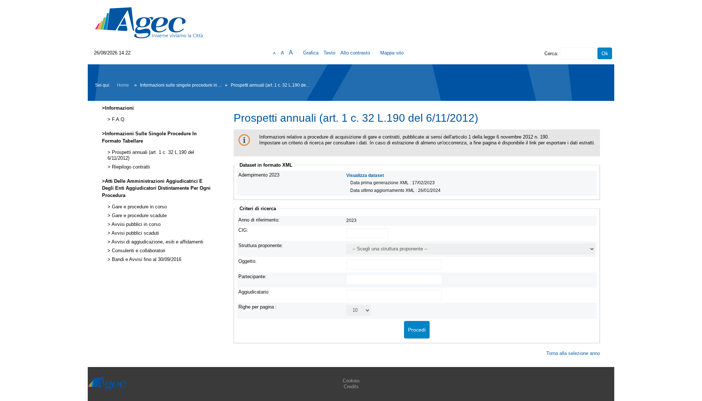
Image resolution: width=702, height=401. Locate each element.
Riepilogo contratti (130, 167)
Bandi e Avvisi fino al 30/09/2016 (145, 259)
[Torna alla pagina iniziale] (149, 22)
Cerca (550, 53)
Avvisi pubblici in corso (135, 224)
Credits (351, 386)
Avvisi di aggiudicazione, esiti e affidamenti (156, 242)
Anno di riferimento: (259, 220)
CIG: (243, 230)
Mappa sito (392, 53)
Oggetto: (247, 261)
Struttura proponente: (260, 245)
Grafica (310, 53)
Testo (329, 53)
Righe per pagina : (257, 307)
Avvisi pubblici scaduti (134, 233)
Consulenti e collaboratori (137, 250)
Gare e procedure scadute (138, 215)
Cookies (351, 380)
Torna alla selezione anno (573, 353)
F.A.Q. (118, 119)
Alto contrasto (355, 53)
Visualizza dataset (365, 175)
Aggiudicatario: (254, 292)
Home (123, 85)
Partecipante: (252, 276)
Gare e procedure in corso (138, 206)
